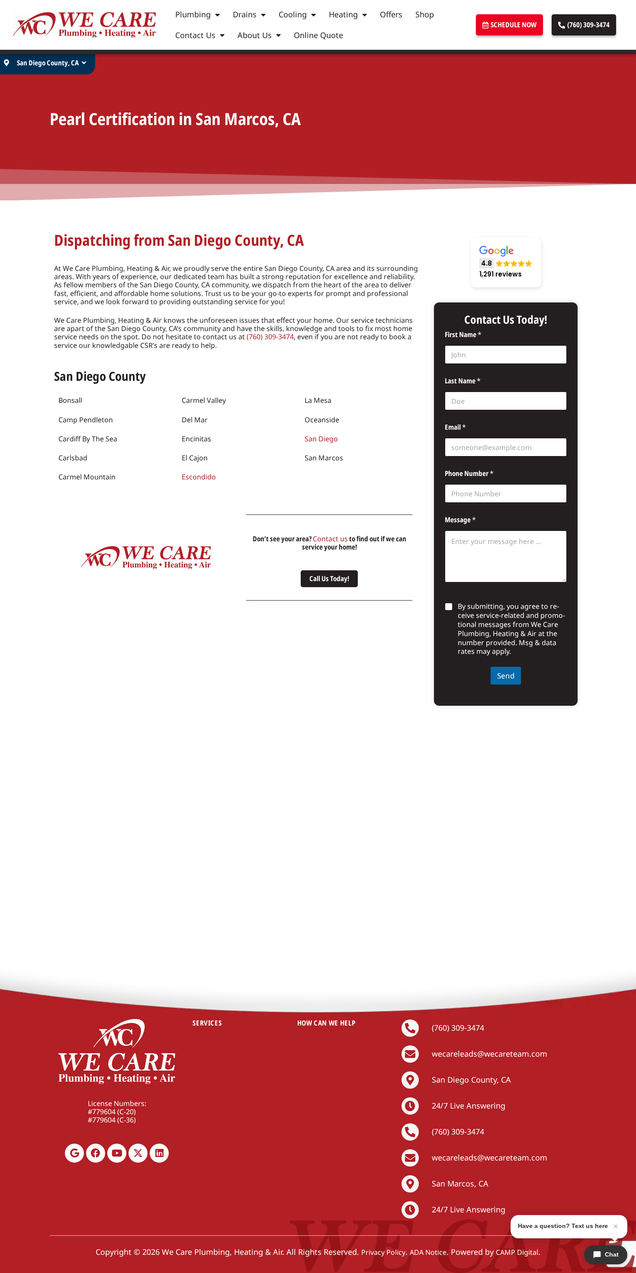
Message (460, 520)
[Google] (74, 1153)
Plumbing (193, 14)
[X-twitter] (138, 1153)
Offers (391, 14)
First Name (463, 335)
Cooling (293, 14)
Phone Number (469, 473)
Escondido (199, 477)
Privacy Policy (383, 1252)
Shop (424, 14)
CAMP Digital (517, 1252)
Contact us (330, 538)
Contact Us (195, 35)
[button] (506, 262)
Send (505, 676)
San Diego (321, 439)
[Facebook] (95, 1153)
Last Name (463, 381)
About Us (255, 35)
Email (455, 427)
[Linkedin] (159, 1153)
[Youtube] (116, 1153)
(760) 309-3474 (270, 336)
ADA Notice (428, 1252)
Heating (343, 14)
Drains (245, 14)
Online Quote (318, 35)
